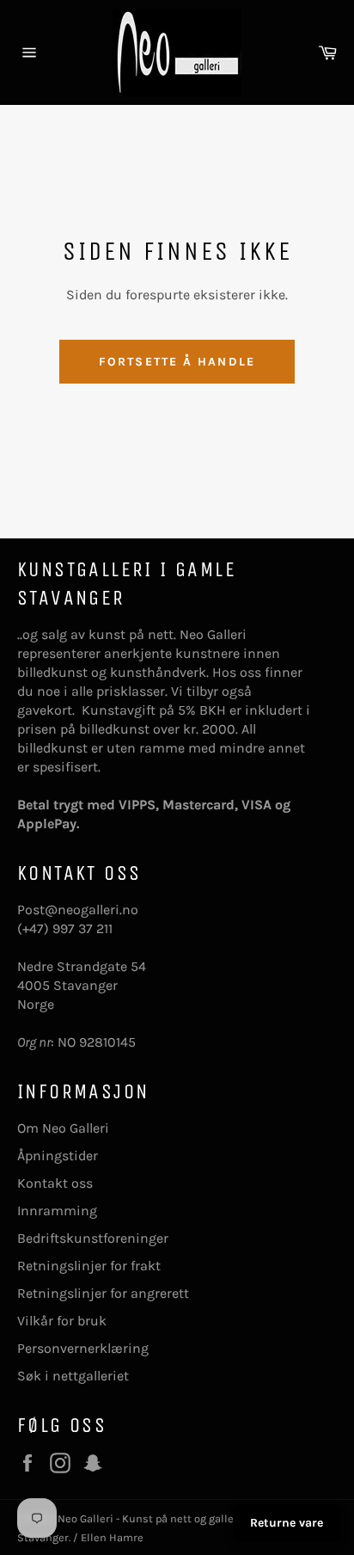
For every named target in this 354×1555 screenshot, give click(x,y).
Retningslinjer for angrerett (103, 1293)
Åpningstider (57, 1155)
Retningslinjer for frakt (89, 1265)
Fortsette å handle (177, 361)
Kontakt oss (55, 1183)
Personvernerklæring (83, 1348)
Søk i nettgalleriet (73, 1376)
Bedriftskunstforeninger (92, 1238)
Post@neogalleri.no (77, 909)
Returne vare (286, 1522)
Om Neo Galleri (63, 1128)
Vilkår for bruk (62, 1320)
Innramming (57, 1210)
